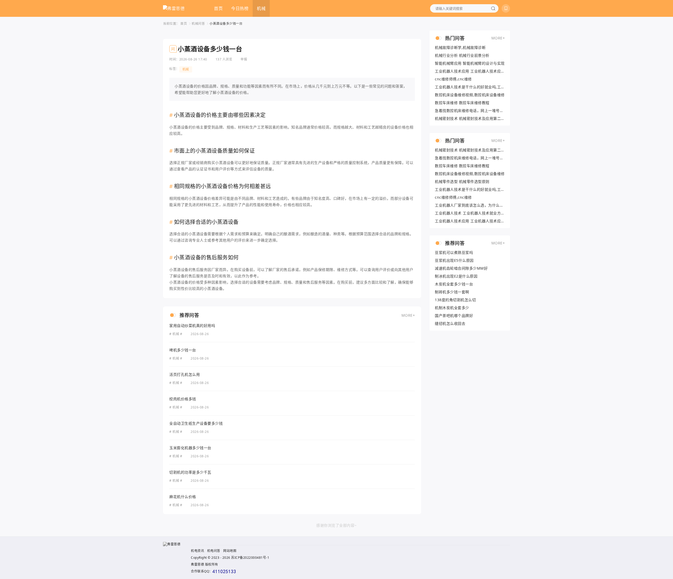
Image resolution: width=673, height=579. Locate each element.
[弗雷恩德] (174, 8)
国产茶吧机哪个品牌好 (454, 315)
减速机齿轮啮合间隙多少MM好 (461, 268)
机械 (261, 8)
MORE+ (408, 315)
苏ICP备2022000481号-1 (250, 557)
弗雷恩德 (197, 564)
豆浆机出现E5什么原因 (454, 260)
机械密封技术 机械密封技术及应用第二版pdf (470, 118)
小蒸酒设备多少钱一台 (226, 23)
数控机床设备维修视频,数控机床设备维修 (470, 95)
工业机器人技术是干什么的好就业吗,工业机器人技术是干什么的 (470, 87)
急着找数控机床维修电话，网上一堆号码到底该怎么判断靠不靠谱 (470, 110)
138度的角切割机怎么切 (455, 300)
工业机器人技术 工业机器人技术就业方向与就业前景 (470, 213)
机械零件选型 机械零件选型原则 (462, 181)
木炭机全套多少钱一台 (454, 284)
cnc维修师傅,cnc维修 (453, 79)
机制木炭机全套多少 (452, 308)
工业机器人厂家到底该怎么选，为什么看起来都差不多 (470, 205)
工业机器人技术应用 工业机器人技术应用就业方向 (470, 71)
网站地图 (229, 551)
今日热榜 (239, 8)
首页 (218, 8)
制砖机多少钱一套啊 (452, 292)
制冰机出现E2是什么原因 (456, 276)
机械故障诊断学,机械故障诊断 (460, 47)
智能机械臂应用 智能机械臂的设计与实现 (470, 63)
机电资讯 (197, 551)
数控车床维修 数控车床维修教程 (462, 103)
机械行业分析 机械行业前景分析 (462, 55)
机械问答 (198, 23)
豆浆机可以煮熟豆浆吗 (454, 252)
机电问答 (213, 551)
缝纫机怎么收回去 (450, 323)
